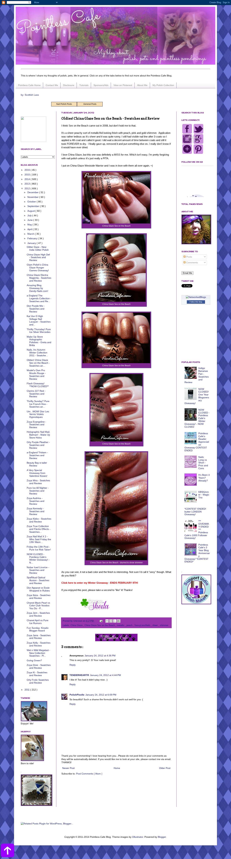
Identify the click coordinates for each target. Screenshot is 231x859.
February (32, 238)
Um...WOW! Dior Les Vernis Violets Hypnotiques (38, 414)
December (33, 192)
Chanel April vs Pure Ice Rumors (37, 622)
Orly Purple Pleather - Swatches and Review (38, 445)
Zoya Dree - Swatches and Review (39, 666)
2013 (28, 183)
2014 (28, 179)
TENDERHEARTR (79, 675)
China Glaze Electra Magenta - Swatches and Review (39, 278)
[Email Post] (101, 621)
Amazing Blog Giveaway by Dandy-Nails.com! (37, 288)
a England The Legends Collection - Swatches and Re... (39, 298)
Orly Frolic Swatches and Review (38, 681)
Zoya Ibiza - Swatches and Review (38, 596)
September (33, 206)
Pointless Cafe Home (29, 85)
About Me (142, 85)
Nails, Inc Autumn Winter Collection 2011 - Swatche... (37, 352)
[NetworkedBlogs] (196, 297)
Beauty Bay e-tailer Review (37, 464)
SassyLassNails (142, 625)
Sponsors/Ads (101, 85)
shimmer (164, 625)
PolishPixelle (77, 694)
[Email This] (107, 621)
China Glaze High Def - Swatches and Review (38, 257)
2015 (28, 174)
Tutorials (83, 85)
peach (129, 625)
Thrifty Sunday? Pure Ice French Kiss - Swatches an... (38, 404)
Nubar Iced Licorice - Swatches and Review (38, 570)
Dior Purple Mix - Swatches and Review (36, 308)
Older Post (164, 768)
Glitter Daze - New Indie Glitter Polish (38, 248)
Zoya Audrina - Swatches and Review (35, 501)
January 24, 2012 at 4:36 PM (100, 655)
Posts (189, 256)
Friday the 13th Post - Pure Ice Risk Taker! (39, 548)
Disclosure (68, 85)
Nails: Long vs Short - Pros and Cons (203, 463)
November (33, 197)
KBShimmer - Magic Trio (203, 495)
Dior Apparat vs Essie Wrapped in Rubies (38, 589)
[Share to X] (115, 621)
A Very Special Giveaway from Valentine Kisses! (37, 473)
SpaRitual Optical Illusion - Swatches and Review (38, 580)
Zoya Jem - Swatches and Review (38, 614)
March (31, 233)
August (31, 211)
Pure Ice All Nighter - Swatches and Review (38, 491)
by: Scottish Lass (30, 94)
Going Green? (34, 660)
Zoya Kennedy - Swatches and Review (35, 511)
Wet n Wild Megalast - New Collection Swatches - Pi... (38, 653)
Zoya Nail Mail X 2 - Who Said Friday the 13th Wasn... (39, 539)
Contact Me (52, 85)
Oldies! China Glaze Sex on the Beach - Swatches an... (38, 363)
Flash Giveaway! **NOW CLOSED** (38, 385)
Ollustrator (137, 837)
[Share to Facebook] (118, 621)
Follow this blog (196, 302)
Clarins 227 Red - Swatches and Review (36, 394)
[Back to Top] (7, 851)
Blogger (162, 837)
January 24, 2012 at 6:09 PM (100, 694)
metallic (121, 625)
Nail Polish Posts (64, 104)
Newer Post (68, 768)
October (32, 201)
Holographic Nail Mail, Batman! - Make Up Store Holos (38, 435)
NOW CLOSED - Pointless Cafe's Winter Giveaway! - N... (38, 558)
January (32, 243)
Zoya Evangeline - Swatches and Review (36, 424)
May (30, 224)
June (30, 220)
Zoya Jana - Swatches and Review (39, 637)
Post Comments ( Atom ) (89, 773)
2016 (28, 170)
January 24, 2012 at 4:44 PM (105, 675)
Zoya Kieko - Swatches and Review (39, 520)
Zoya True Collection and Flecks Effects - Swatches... (38, 529)
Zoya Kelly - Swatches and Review (38, 644)
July (29, 215)
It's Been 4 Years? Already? (204, 478)
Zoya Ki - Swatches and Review (37, 674)
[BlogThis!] (111, 621)
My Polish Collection (163, 85)
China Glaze (77, 625)
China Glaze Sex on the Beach (100, 625)
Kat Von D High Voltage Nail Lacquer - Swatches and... (39, 320)
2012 (28, 188)
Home (117, 768)
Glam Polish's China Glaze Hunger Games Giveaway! (38, 267)
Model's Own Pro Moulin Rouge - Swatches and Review (36, 374)
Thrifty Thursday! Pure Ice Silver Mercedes (39, 331)
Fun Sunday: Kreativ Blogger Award (38, 629)
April (30, 229)
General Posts (89, 104)
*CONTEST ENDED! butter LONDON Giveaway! (195, 511)
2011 (27, 689)
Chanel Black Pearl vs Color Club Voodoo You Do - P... (38, 605)
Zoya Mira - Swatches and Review (38, 482)
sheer (155, 625)
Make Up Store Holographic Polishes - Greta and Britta (39, 341)
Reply (73, 664)
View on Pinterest (122, 85)
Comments (192, 262)
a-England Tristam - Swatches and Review (37, 455)
